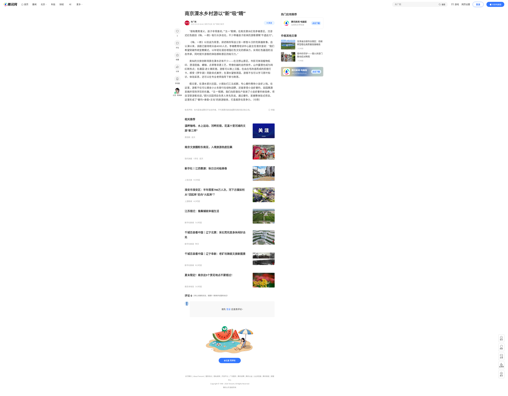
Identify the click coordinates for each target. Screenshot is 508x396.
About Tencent (198, 376)
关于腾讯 (188, 376)
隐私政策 (217, 376)
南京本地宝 (189, 286)
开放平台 (225, 376)
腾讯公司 (226, 387)
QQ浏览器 (257, 376)
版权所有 (233, 387)
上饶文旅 (188, 180)
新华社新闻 (189, 223)
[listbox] (230, 202)
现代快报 (188, 159)
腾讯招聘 (241, 376)
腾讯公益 (249, 376)
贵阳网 (187, 137)
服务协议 (209, 376)
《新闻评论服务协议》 (220, 296)
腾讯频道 (266, 376)
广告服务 (233, 376)
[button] (316, 23)
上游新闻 (188, 201)
